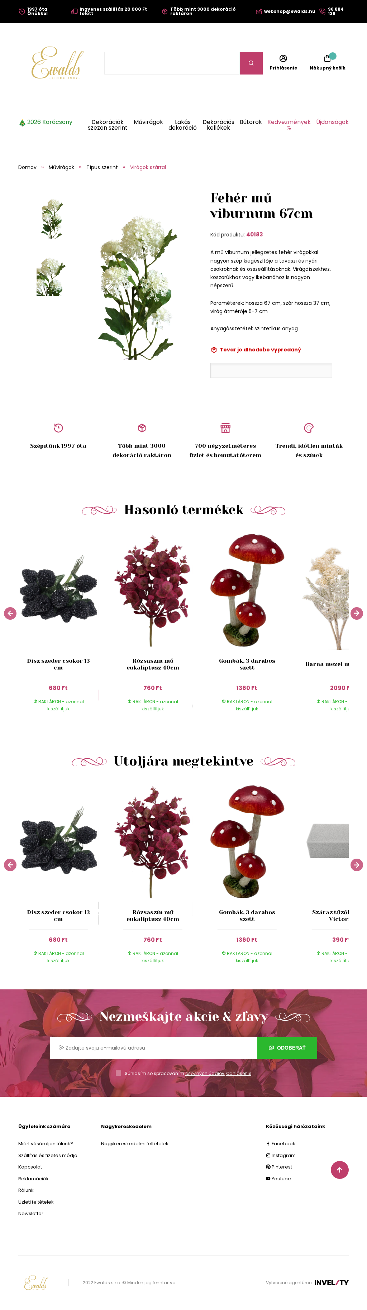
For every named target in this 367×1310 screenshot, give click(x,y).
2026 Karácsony (49, 122)
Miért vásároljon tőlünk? (45, 1143)
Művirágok (148, 122)
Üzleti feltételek (36, 1202)
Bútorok (251, 122)
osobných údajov (204, 1073)
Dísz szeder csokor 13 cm (58, 664)
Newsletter (30, 1213)
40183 (254, 234)
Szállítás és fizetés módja (47, 1155)
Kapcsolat (30, 1166)
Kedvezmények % (289, 125)
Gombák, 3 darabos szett (247, 664)
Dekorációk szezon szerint (108, 125)
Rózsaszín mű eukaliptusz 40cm (153, 664)
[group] (65, 625)
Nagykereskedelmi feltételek (134, 1143)
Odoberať (291, 1048)
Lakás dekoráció (182, 125)
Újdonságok (332, 122)
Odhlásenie (238, 1073)
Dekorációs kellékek (218, 125)
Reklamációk (33, 1178)
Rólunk (26, 1190)
